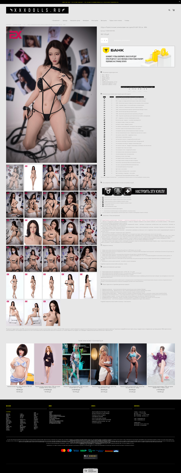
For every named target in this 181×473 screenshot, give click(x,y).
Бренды (65, 20)
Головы (127, 20)
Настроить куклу (75, 20)
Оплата (50, 412)
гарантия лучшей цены (96, 422)
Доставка (51, 411)
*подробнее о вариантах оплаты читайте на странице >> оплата (114, 264)
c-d (24, 24)
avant (7, 416)
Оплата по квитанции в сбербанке (99, 418)
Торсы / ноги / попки (116, 20)
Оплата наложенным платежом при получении (101, 419)
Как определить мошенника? (54, 418)
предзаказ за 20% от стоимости (99, 415)
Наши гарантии (52, 419)
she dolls (36, 418)
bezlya (7, 418)
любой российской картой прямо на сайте (101, 412)
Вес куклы (104, 20)
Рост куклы (95, 20)
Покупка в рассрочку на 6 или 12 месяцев (101, 413)
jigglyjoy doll (23, 423)
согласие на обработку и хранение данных (57, 416)
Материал (86, 20)
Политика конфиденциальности (55, 415)
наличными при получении (97, 416)
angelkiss (8, 415)
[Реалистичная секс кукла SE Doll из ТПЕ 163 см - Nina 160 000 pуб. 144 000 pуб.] (20, 364)
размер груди (17, 24)
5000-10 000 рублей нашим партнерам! (56, 420)
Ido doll (21, 418)
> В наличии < (56, 20)
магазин (8, 24)
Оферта (50, 414)
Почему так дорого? (53, 417)
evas (7, 424)
